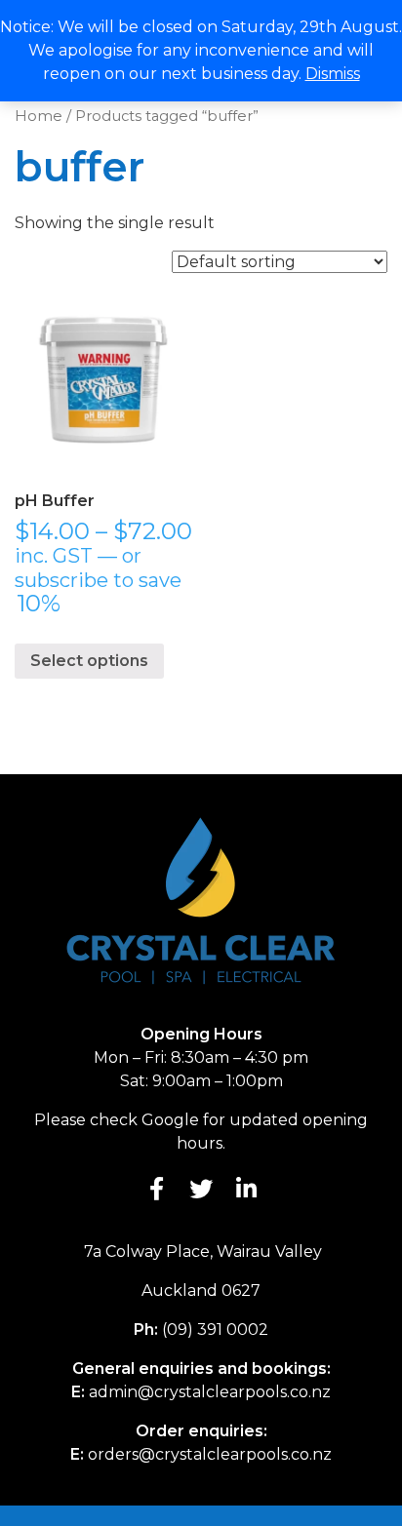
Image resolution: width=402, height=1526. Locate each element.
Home (38, 116)
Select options (89, 660)
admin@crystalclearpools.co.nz (210, 1392)
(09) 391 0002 (215, 1329)
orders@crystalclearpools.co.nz (210, 1454)
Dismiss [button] (332, 73)
